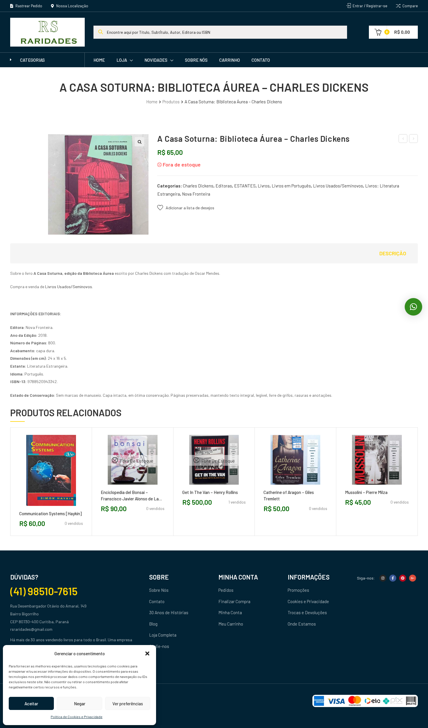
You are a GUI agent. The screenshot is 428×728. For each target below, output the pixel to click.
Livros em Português (291, 185)
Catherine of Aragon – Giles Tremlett (288, 495)
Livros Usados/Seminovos (338, 185)
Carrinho (229, 60)
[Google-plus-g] (412, 578)
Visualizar (64, 508)
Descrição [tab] (392, 253)
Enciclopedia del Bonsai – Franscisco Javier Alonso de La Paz (130, 496)
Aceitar (31, 703)
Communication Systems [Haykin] (50, 513)
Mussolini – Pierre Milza (366, 492)
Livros (264, 185)
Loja (121, 60)
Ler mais (119, 486)
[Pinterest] (402, 578)
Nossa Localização (71, 5)
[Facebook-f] (392, 578)
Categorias (32, 60)
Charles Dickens (198, 185)
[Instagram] (382, 578)
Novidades (155, 60)
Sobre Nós (196, 60)
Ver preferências (127, 703)
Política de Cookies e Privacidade (76, 717)
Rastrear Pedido (28, 5)
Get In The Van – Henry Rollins (210, 492)
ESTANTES (245, 185)
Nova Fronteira (196, 193)
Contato (261, 60)
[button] (147, 653)
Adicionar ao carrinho (37, 508)
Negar (79, 703)
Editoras (223, 185)
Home (99, 60)
